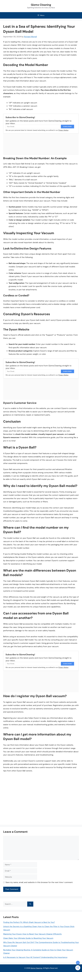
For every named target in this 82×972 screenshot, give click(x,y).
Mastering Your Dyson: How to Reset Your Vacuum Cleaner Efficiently (32, 934)
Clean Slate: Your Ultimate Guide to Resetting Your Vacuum (28, 938)
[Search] (30, 904)
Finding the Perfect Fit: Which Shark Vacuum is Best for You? (29, 922)
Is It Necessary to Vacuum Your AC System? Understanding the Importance (35, 957)
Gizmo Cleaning (41, 5)
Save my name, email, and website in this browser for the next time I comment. (39, 882)
